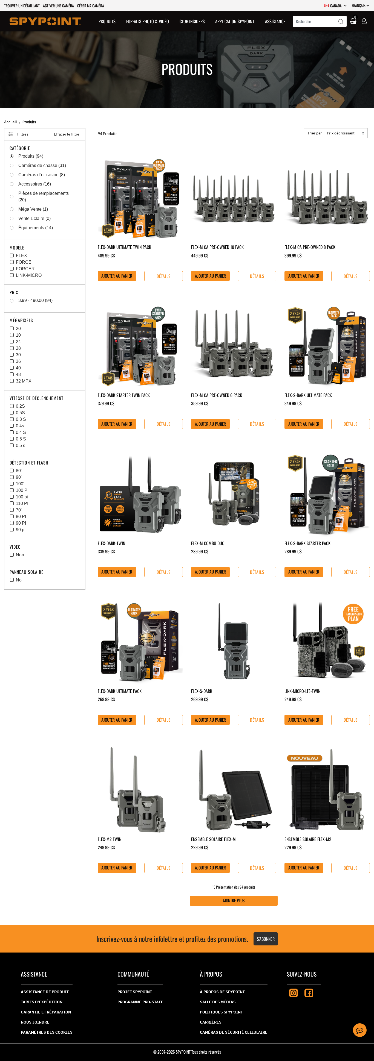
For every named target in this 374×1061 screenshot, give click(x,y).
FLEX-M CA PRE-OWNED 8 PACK (309, 247)
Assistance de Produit (45, 991)
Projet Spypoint (134, 991)
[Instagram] (293, 992)
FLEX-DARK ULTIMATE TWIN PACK (124, 247)
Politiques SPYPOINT (221, 1012)
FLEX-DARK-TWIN (111, 543)
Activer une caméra (58, 5)
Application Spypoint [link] (234, 21)
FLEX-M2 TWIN (109, 839)
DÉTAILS (164, 276)
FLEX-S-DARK (201, 691)
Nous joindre (35, 1022)
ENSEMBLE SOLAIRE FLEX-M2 (307, 839)
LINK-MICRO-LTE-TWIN (302, 691)
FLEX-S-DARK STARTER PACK (307, 543)
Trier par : (315, 133)
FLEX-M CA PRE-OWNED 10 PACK (217, 247)
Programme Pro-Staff (140, 1002)
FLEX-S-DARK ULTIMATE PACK (308, 395)
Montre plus (233, 900)
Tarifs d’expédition (41, 1002)
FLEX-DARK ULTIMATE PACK (120, 691)
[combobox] (320, 21)
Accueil (10, 121)
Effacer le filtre (66, 134)
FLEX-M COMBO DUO (208, 543)
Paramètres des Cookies (47, 1032)
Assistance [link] (275, 21)
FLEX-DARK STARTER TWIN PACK (124, 395)
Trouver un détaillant (22, 5)
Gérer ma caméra (90, 5)
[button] (107, 21)
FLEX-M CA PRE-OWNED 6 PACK (216, 395)
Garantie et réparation (46, 1012)
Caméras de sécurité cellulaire (233, 1032)
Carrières (210, 1022)
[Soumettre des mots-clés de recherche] (341, 21)
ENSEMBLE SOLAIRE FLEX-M (213, 839)
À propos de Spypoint (222, 991)
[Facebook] (308, 992)
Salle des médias (218, 1002)
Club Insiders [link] (192, 21)
